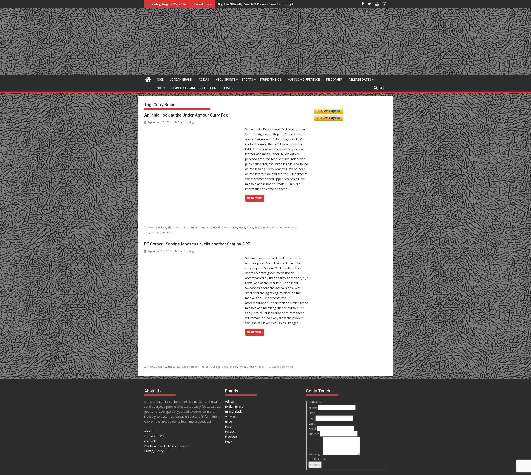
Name (313, 408)
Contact (149, 441)
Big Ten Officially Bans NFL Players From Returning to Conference (265, 4)
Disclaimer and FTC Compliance (166, 446)
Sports (247, 79)
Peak (228, 441)
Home (227, 88)
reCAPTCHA (317, 459)
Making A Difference (304, 79)
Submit (315, 465)
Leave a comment (162, 232)
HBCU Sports (225, 79)
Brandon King (186, 122)
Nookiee (231, 436)
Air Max (230, 416)
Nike (160, 79)
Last (311, 418)
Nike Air (230, 431)
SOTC (161, 88)
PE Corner (334, 79)
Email (312, 428)
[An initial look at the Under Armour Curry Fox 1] (193, 129)
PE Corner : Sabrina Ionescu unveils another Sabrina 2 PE (197, 244)
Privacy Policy (154, 451)
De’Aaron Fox (229, 227)
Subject (314, 434)
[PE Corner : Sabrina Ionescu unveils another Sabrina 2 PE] (193, 258)
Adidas (204, 79)
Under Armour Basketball (282, 227)
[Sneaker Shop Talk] (148, 79)
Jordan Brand (181, 79)
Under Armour (190, 227)
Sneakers (161, 227)
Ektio (228, 421)
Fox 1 (242, 227)
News (150, 227)
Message (315, 454)
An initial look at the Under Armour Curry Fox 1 (188, 115)
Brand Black (233, 411)
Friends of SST (154, 436)
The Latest (174, 227)
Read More (254, 198)
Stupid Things (270, 79)
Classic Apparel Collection (193, 88)
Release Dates (360, 79)
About (148, 431)
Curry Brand (213, 227)
